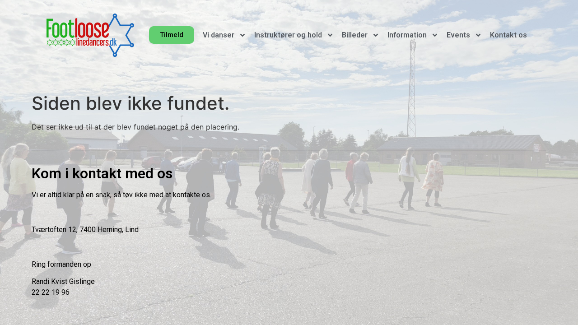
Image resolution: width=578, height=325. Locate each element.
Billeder (355, 35)
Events (458, 35)
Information (407, 35)
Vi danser (218, 35)
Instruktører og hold (288, 35)
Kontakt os (508, 35)
